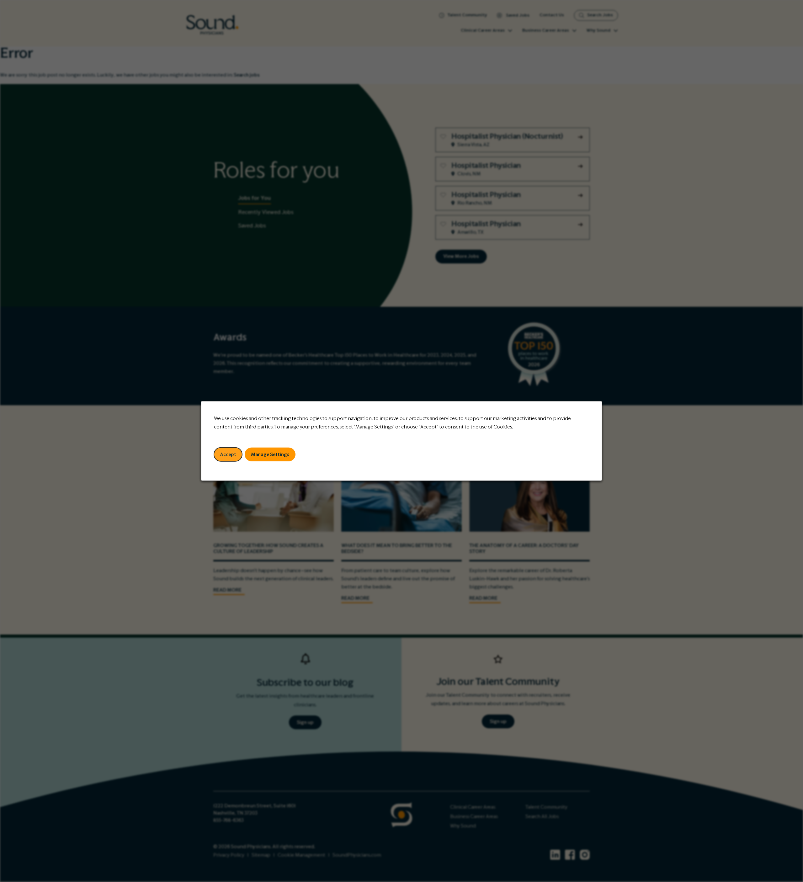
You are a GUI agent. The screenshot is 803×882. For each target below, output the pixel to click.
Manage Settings (270, 454)
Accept (228, 454)
